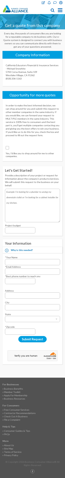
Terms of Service (13, 451)
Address (9, 290)
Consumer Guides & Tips (17, 430)
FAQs (7, 434)
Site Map (8, 448)
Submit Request (32, 339)
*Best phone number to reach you (22, 276)
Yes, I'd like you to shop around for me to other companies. (30, 155)
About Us (9, 445)
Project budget (13, 225)
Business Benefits (13, 388)
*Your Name (11, 257)
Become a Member (49, 2)
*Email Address (13, 266)
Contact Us (55, 2)
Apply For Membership (15, 395)
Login (60, 2)
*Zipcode (10, 326)
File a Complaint (12, 419)
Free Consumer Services (16, 409)
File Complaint (43, 2)
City (7, 302)
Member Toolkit (12, 392)
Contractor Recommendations (20, 413)
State (8, 314)
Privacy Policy (11, 455)
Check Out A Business (16, 416)
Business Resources (14, 398)
